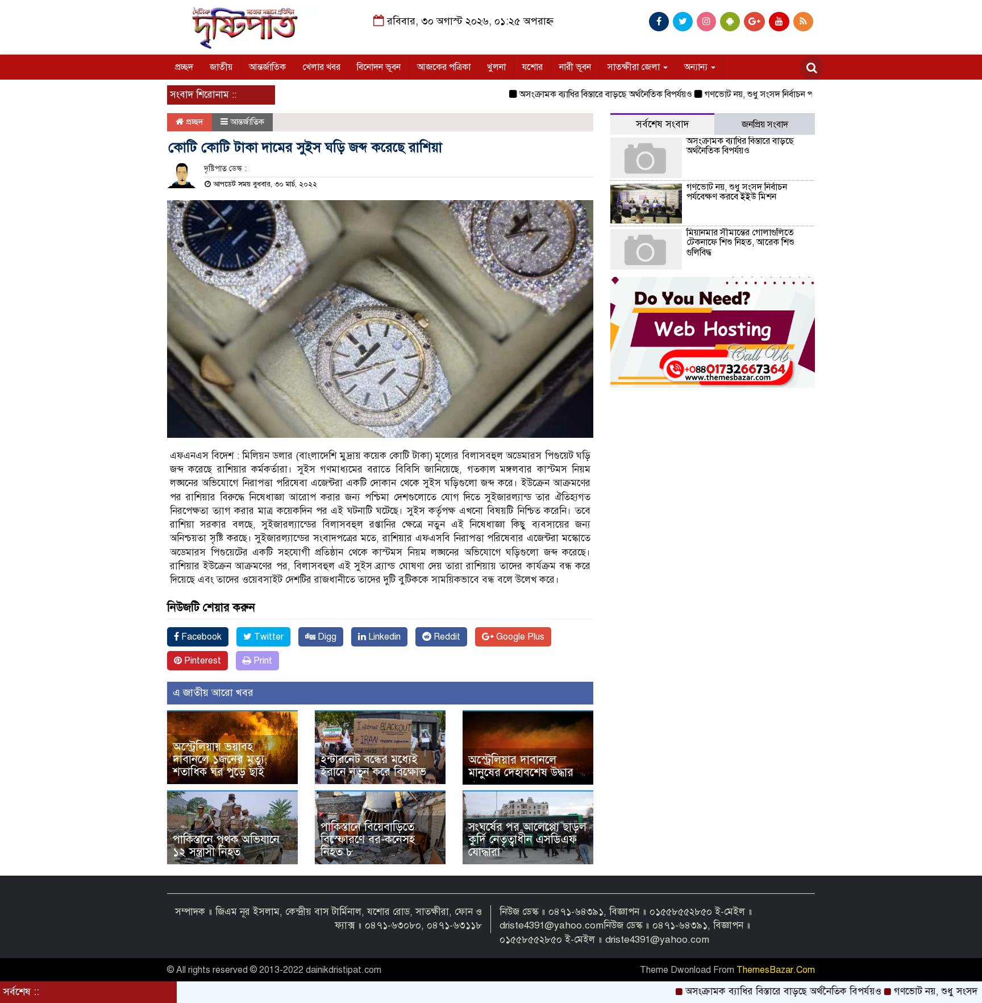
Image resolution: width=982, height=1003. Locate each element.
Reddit (445, 637)
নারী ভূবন (575, 67)
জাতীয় (221, 67)
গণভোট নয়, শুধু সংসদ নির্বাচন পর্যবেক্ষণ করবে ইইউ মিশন (769, 94)
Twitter (268, 637)
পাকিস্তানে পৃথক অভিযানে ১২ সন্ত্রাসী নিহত (226, 845)
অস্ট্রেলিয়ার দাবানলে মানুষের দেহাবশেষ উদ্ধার (520, 766)
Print (261, 660)
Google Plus (519, 637)
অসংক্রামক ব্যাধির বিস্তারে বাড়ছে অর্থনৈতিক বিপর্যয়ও (574, 94)
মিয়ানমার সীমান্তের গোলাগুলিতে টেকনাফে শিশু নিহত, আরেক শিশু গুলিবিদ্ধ (740, 242)
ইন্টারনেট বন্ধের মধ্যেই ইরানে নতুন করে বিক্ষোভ (373, 765)
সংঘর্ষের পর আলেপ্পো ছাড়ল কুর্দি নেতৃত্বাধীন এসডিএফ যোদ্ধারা (527, 839)
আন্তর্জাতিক (267, 67)
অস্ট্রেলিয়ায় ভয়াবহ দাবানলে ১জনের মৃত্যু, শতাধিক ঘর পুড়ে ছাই (220, 759)
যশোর (532, 67)
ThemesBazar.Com (776, 970)
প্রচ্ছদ (184, 67)
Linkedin (383, 637)
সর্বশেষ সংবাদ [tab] (662, 124)
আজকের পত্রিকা (444, 67)
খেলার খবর (321, 67)
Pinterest (201, 660)
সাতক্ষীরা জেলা (634, 67)
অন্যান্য (697, 67)
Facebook (200, 637)
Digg (325, 637)
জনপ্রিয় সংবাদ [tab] (765, 124)
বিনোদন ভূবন (379, 67)
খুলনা (496, 67)
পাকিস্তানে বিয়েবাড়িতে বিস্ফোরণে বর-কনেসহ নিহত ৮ (368, 839)
